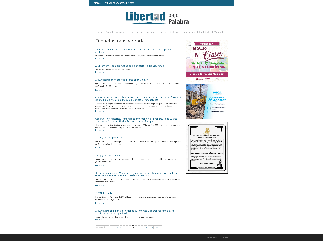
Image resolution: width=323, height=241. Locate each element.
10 (146, 227)
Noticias (149, 31)
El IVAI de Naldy (103, 193)
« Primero (114, 227)
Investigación (134, 31)
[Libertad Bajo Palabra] (161, 18)
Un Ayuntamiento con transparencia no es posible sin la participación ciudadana (133, 51)
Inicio (100, 31)
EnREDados (205, 31)
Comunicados (188, 31)
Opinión (163, 31)
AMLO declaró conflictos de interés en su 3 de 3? (121, 79)
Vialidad (218, 31)
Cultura (174, 31)
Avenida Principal (115, 31)
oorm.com (224, 237)
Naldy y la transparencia (108, 137)
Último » (158, 227)
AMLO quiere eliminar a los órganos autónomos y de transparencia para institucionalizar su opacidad (134, 212)
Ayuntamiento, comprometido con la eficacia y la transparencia (129, 65)
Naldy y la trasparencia (107, 155)
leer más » (99, 58)
